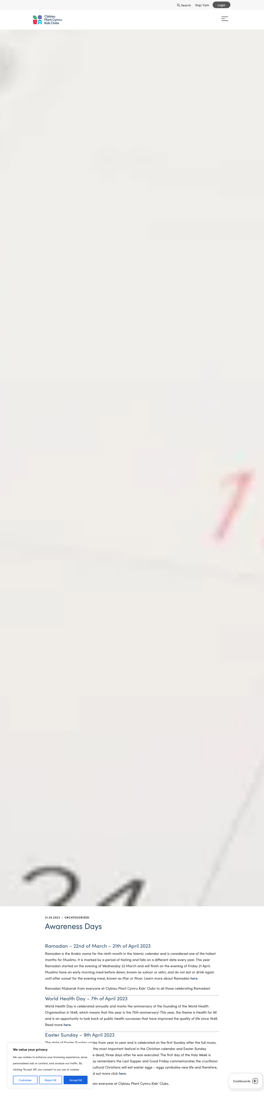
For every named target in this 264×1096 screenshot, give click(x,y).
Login (221, 5)
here (194, 978)
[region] (50, 1065)
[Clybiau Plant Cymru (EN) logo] (49, 20)
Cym (206, 4)
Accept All (76, 1080)
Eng (198, 4)
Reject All (50, 1080)
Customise (25, 1080)
